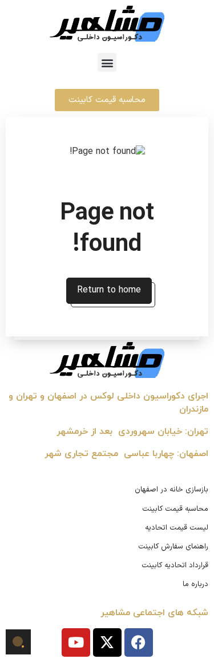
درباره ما (195, 584)
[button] (107, 62)
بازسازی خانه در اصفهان (171, 489)
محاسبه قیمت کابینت (175, 509)
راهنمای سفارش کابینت (173, 546)
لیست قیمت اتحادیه (176, 528)
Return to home (109, 290)
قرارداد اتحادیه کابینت (175, 565)
